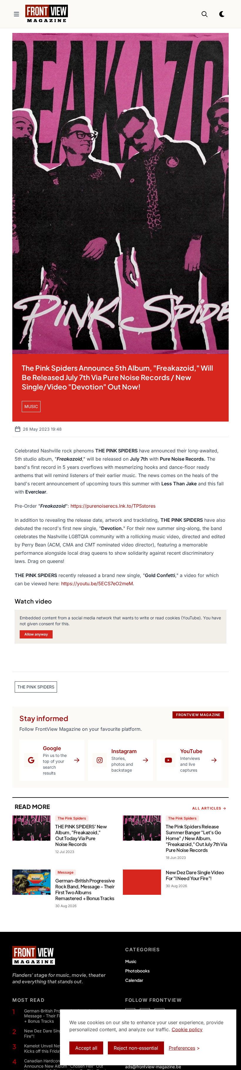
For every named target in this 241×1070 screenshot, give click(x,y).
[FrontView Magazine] (33, 955)
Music (130, 961)
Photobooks (137, 970)
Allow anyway (36, 634)
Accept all (86, 1048)
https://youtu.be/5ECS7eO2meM (97, 583)
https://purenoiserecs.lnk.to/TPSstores (113, 506)
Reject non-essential (136, 1048)
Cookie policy (187, 1029)
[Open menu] (16, 14)
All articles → (209, 808)
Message (65, 872)
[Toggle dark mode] (222, 14)
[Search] (204, 14)
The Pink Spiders (72, 818)
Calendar (134, 980)
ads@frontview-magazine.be (153, 1066)
